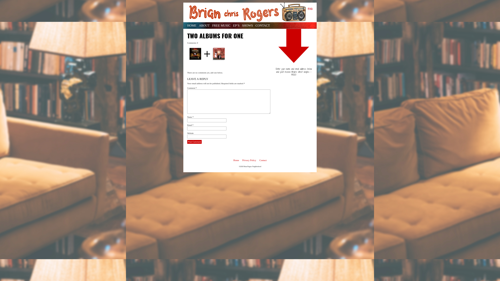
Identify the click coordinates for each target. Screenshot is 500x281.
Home (191, 25)
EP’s (236, 25)
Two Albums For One (215, 37)
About (204, 25)
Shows (247, 25)
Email (190, 125)
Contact (262, 25)
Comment (192, 88)
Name (190, 117)
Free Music (221, 25)
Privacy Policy (249, 160)
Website (190, 133)
